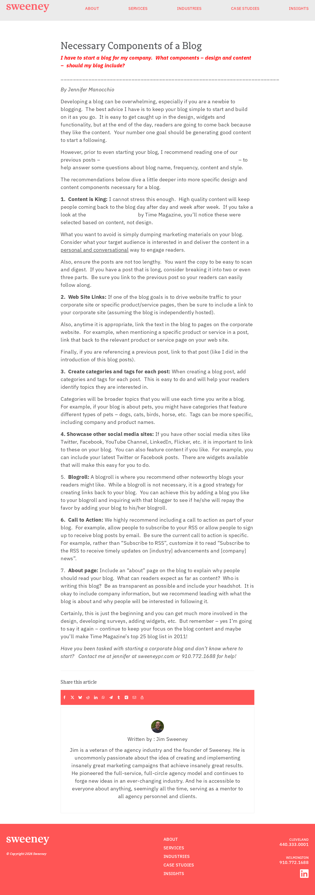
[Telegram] (111, 697)
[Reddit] (88, 697)
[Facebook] (64, 697)
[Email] (134, 697)
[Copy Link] (142, 697)
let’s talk (294, 883)
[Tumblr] (119, 697)
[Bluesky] (80, 697)
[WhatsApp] (103, 697)
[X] (72, 697)
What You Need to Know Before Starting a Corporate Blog (169, 159)
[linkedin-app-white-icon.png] (304, 871)
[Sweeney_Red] (27, 839)
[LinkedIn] (96, 697)
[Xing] (126, 697)
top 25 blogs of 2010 (112, 214)
